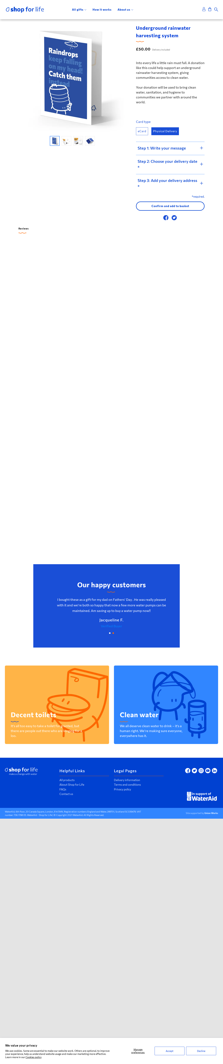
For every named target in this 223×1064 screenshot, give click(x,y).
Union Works (211, 813)
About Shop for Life (71, 784)
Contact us (66, 794)
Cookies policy (33, 1057)
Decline (201, 1050)
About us (124, 9)
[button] (55, 141)
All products (67, 780)
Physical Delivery (165, 131)
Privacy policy (122, 789)
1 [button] (110, 633)
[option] (72, 78)
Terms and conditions (127, 784)
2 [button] (113, 633)
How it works (102, 9)
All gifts (77, 9)
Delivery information (127, 780)
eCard (142, 131)
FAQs (62, 789)
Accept (169, 1050)
